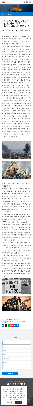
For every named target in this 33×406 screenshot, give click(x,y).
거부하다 (9, 402)
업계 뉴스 (10, 14)
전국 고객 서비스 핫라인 (17, 381)
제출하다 (10, 373)
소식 (5, 14)
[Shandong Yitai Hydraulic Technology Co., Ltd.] (3, 3)
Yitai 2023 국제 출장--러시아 (13, 319)
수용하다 (18, 402)
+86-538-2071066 (16, 384)
